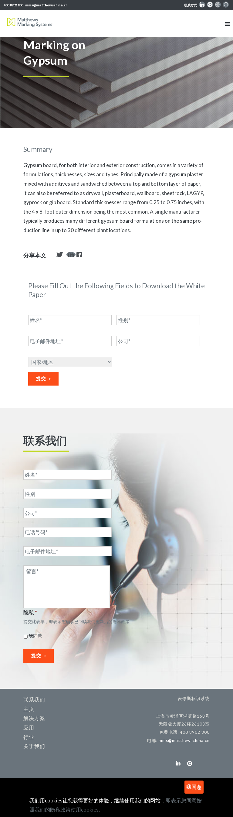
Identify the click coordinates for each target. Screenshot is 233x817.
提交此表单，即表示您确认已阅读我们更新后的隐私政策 (76, 621)
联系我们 (34, 699)
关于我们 (34, 746)
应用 (28, 727)
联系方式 (190, 5)
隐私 (30, 612)
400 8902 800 (13, 5)
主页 (28, 709)
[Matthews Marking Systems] (30, 24)
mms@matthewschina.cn (46, 5)
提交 (41, 378)
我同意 (35, 636)
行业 (28, 737)
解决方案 (34, 718)
